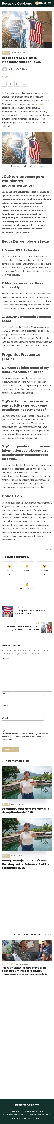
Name (5, 693)
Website (5, 718)
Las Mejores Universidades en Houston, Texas (30, 612)
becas (41, 104)
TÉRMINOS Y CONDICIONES (14, 1115)
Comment (6, 658)
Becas (6, 53)
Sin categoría (8, 964)
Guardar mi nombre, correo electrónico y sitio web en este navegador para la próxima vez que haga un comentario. (25, 737)
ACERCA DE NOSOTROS (34, 1111)
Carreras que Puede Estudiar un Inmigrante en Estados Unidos (22, 628)
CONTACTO (15, 1111)
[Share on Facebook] (4, 84)
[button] (9, 569)
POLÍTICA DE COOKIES (21, 1118)
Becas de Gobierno (19, 69)
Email (5, 705)
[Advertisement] (27, 901)
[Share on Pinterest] (17, 84)
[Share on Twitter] (10, 84)
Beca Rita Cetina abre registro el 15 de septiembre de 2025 (25, 810)
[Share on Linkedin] (23, 84)
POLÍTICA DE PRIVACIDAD (40, 1115)
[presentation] (43, 934)
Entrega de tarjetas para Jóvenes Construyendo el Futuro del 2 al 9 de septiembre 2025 (26, 864)
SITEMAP (38, 1118)
